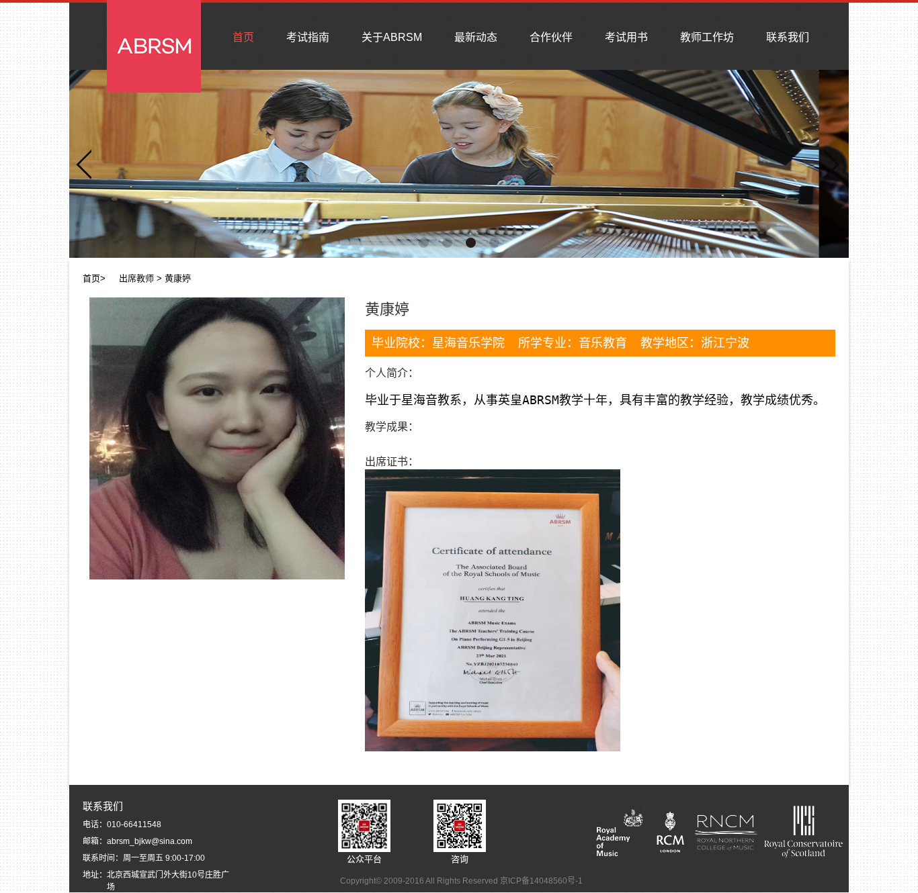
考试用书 (626, 37)
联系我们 (787, 37)
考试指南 (307, 37)
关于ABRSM (392, 37)
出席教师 (136, 278)
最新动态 (475, 37)
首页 (243, 37)
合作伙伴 (551, 37)
